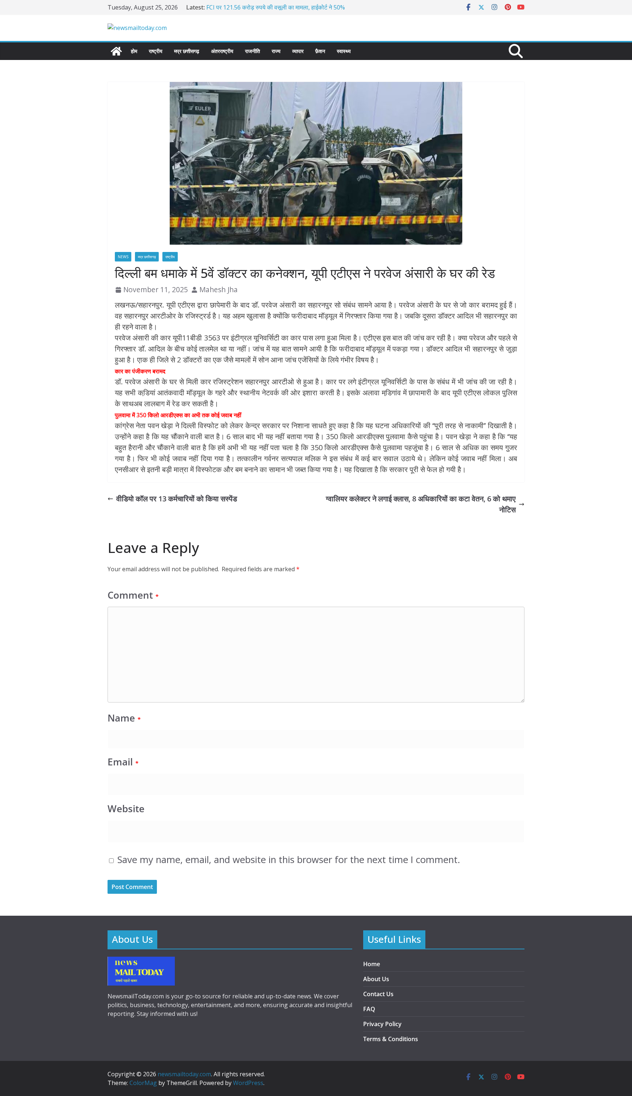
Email (123, 762)
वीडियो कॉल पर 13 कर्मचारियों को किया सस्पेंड (176, 499)
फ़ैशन (320, 51)
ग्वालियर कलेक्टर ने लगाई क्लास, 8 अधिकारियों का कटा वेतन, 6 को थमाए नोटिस (421, 504)
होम (134, 51)
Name (124, 718)
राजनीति (252, 51)
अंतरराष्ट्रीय (222, 51)
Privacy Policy (382, 1024)
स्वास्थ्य (344, 51)
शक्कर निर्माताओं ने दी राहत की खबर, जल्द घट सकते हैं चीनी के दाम (275, 7)
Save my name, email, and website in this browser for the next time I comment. (288, 859)
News (123, 256)
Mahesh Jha (218, 289)
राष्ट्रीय (155, 51)
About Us (376, 979)
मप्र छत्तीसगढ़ (186, 51)
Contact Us (378, 994)
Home (371, 964)
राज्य (276, 51)
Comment (133, 595)
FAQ (369, 1009)
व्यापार (298, 51)
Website (126, 808)
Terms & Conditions (390, 1039)
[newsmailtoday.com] (116, 51)
